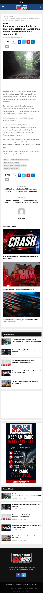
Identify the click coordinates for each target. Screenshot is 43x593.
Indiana (5, 23)
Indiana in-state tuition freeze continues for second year (23, 361)
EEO (6, 588)
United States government (11, 168)
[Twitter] (24, 575)
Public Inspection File (31, 588)
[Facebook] (18, 575)
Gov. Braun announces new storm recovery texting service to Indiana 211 (26, 340)
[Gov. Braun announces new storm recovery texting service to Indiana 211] (6, 341)
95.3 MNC (7, 37)
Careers (11, 588)
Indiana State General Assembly (19, 159)
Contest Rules (19, 588)
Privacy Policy (16, 591)
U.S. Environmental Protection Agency (15, 165)
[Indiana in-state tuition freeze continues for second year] (6, 363)
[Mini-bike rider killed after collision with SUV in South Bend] (6, 373)
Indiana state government (11, 162)
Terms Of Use (25, 591)
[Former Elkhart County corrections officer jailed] (6, 383)
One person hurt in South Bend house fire (18, 289)
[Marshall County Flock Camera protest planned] (6, 352)
